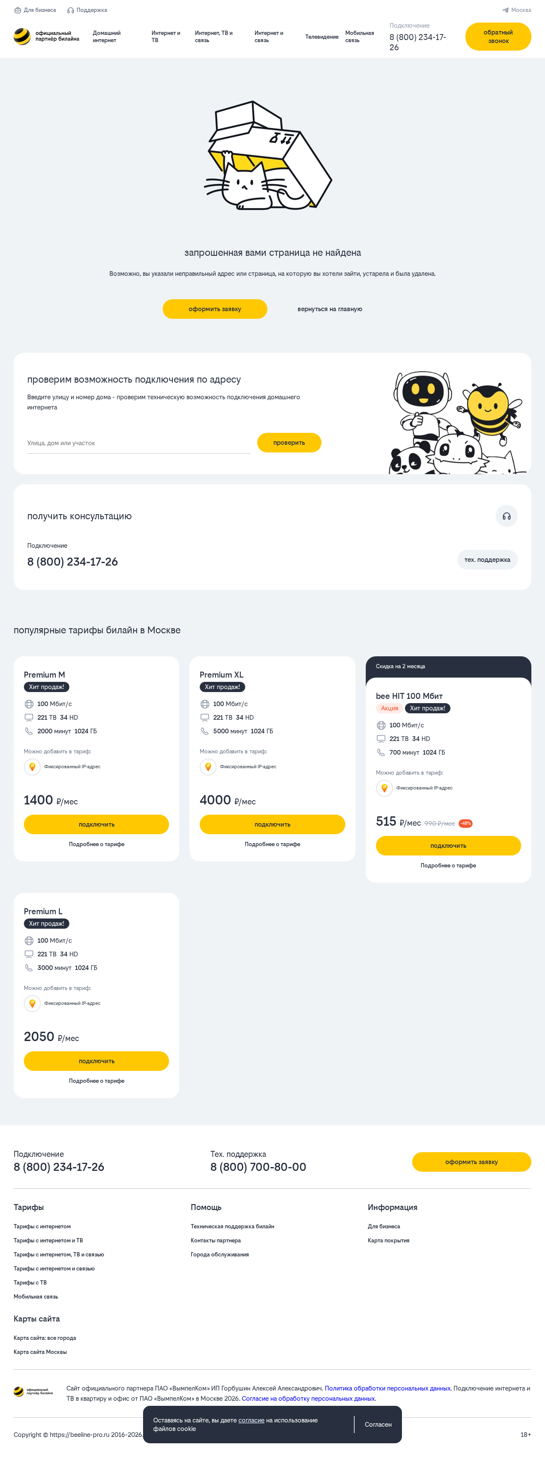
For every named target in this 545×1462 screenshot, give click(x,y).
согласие (251, 1420)
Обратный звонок (498, 36)
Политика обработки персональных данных (387, 1388)
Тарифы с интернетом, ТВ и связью (59, 1254)
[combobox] (138, 443)
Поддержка (92, 10)
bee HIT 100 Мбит (409, 696)
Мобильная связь (36, 1296)
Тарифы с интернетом (42, 1226)
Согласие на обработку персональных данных (308, 1398)
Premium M (44, 674)
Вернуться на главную (330, 308)
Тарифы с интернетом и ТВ (48, 1240)
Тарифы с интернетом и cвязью (54, 1268)
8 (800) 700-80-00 (258, 1167)
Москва (521, 10)
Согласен (378, 1424)
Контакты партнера (216, 1240)
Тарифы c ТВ (30, 1282)
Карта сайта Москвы (40, 1352)
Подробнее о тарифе (96, 844)
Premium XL (222, 674)
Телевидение (321, 37)
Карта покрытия (389, 1240)
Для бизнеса (40, 10)
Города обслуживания (220, 1254)
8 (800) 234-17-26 (418, 42)
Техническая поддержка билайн (232, 1226)
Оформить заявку (215, 308)
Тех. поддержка (488, 559)
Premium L (43, 911)
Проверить (289, 442)
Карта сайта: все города (45, 1338)
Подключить (97, 824)
